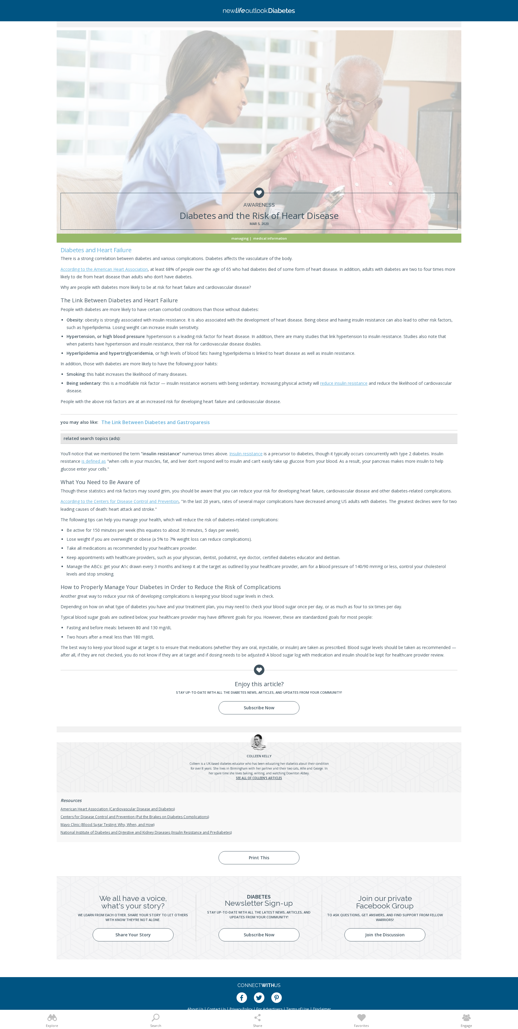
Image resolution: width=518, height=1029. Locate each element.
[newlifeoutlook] (259, 10)
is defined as (94, 461)
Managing (240, 238)
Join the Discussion (385, 935)
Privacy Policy (241, 1009)
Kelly (259, 756)
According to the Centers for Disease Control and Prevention (120, 501)
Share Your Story (133, 935)
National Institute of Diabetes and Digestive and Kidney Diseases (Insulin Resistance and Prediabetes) (146, 832)
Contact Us (216, 1009)
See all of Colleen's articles (259, 778)
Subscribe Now (259, 707)
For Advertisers (269, 1009)
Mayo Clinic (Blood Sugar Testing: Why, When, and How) (107, 824)
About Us (195, 1009)
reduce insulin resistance (344, 383)
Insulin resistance (246, 453)
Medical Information (270, 238)
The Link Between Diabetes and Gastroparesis (155, 422)
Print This (259, 857)
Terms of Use (297, 1009)
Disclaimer (322, 1009)
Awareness (259, 205)
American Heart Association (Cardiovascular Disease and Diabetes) (118, 809)
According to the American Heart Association (104, 269)
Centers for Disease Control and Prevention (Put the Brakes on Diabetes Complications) (135, 816)
